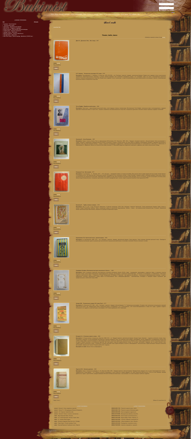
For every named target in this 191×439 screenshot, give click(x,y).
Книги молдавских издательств (128, 412)
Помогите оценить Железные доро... (130, 410)
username (161, 2)
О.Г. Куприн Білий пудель (64, 419)
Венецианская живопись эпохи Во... (130, 413)
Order (56, 68)
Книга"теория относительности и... (129, 415)
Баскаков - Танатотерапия (9, 24)
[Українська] (173, 12)
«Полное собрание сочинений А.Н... (130, 419)
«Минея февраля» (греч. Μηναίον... (129, 421)
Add (3, 21)
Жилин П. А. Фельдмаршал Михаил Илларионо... (71, 410)
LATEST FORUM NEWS (139, 406)
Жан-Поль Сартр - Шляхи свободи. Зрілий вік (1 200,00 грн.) (18, 36)
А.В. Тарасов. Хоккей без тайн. (66, 412)
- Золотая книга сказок (8, 25)
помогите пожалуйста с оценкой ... (129, 425)
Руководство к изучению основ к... (129, 423)
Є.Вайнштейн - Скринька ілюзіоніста (12, 30)
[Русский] (172, 12)
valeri (55, 415)
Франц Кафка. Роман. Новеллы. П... (130, 417)
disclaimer (170, 430)
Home (52, 14)
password (161, 6)
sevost (163, 37)
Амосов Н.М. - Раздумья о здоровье (12, 28)
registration (161, 0)
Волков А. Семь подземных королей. (68, 408)
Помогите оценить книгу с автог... (129, 408)
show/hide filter (57, 27)
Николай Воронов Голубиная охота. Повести (69, 425)
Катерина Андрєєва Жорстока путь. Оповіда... (69, 421)
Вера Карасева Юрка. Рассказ (65, 415)
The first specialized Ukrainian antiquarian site (40, 6)
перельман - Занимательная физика (12, 26)
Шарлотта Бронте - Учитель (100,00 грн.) (13, 33)
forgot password (170, 0)
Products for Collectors (92, 14)
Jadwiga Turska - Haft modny (10, 32)
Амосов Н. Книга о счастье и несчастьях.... (69, 413)
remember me (163, 9)
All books (36, 21)
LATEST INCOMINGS (82, 406)
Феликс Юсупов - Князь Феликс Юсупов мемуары (15, 29)
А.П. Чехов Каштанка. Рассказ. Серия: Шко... (69, 417)
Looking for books (20, 20)
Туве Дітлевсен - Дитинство (10, 34)
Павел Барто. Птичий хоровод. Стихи (67, 423)
